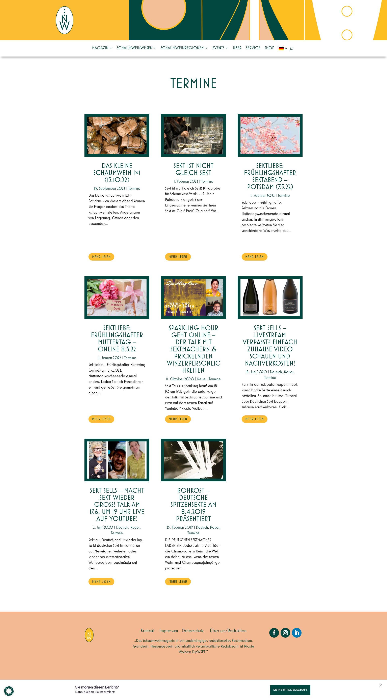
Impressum (168, 630)
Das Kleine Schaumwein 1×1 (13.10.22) (116, 173)
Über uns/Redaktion (228, 630)
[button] (9, 691)
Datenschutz (193, 630)
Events (218, 48)
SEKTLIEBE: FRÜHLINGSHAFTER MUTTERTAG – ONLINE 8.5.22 (117, 339)
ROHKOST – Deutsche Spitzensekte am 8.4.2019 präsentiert (193, 505)
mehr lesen (101, 257)
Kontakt (147, 630)
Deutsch (122, 527)
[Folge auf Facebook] (274, 633)
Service (253, 48)
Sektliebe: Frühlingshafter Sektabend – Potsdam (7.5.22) (270, 176)
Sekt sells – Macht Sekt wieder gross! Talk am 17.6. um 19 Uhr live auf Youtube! (116, 505)
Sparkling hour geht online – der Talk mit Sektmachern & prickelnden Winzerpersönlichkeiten (193, 349)
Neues (135, 527)
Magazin (100, 48)
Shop (269, 48)
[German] (283, 48)
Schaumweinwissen (134, 48)
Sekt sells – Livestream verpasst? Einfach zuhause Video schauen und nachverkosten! (270, 346)
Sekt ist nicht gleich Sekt (193, 169)
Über (237, 48)
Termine (134, 189)
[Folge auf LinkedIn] (297, 633)
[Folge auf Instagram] (285, 633)
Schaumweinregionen (182, 48)
